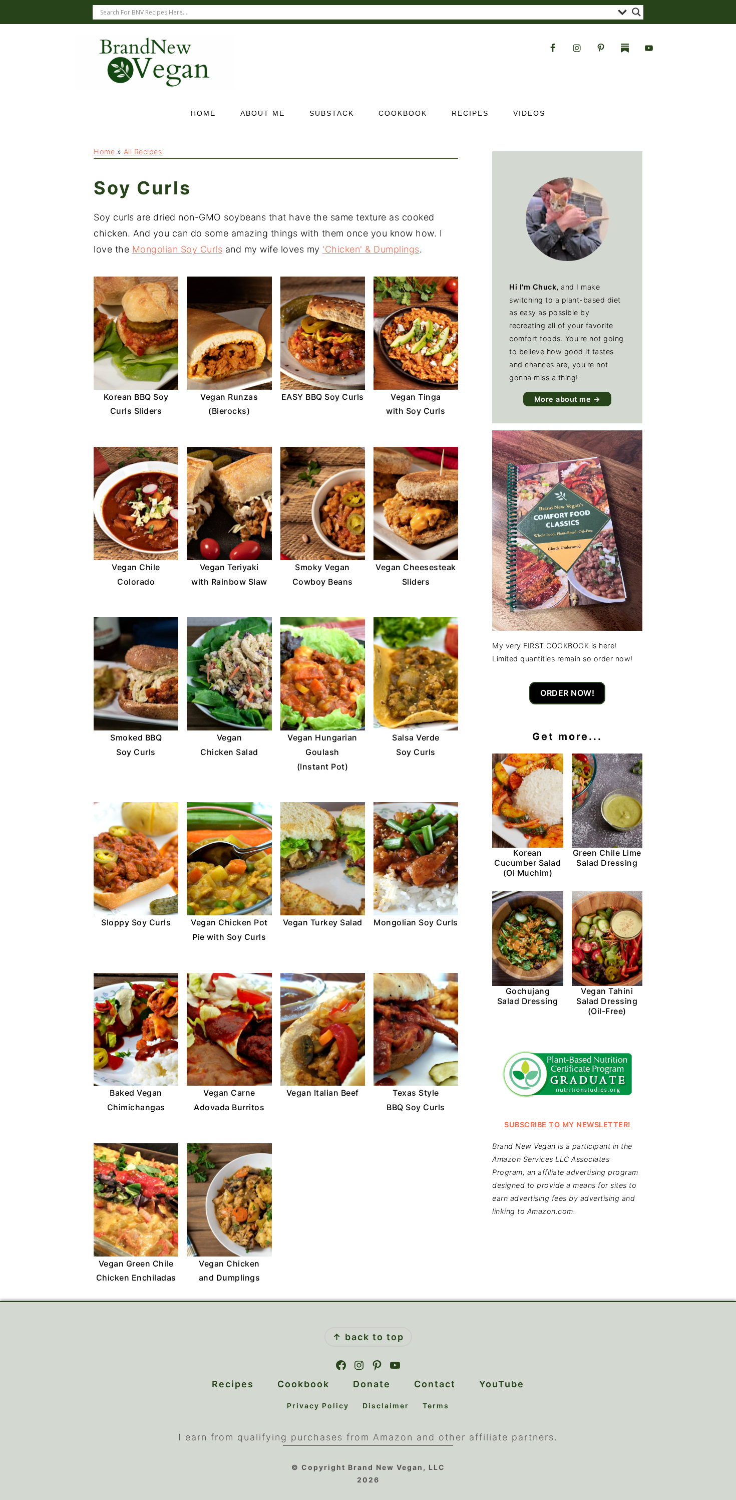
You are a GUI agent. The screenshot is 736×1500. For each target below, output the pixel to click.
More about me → (567, 399)
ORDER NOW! (567, 693)
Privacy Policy (318, 1405)
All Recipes (143, 151)
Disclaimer (385, 1405)
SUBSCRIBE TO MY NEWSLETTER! (567, 1124)
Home (104, 151)
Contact (435, 1384)
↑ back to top (368, 1337)
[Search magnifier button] (636, 12)
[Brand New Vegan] (155, 87)
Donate (372, 1384)
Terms (436, 1405)
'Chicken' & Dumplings (371, 249)
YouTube (501, 1384)
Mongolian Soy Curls (177, 249)
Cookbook (303, 1384)
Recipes (233, 1384)
